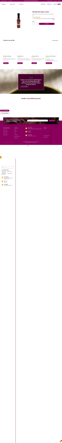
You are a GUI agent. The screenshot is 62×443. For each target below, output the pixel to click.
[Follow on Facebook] (58, 0)
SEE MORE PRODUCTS (55, 40)
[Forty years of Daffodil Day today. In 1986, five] (26, 105)
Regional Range (4, 173)
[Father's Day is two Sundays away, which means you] (15, 105)
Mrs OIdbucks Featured (38, 18)
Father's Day (52, 18)
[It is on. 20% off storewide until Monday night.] (5, 105)
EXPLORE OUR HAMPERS (24, 86)
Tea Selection (21, 4)
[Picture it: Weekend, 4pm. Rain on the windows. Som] (47, 105)
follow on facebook (5, 110)
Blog (15, 133)
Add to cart (46, 23)
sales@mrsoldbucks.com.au (8, 185)
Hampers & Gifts (9, 173)
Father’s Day (3, 174)
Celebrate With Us (17, 136)
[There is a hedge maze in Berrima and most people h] (36, 105)
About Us (15, 131)
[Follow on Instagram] (59, 0)
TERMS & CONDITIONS (46, 135)
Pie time (46, 18)
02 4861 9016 (29, 132)
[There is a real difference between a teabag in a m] (57, 105)
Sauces (42, 18)
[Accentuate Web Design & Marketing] (56, 142)
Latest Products (49, 18)
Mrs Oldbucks (4, 4)
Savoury (44, 18)
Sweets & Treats (12, 4)
